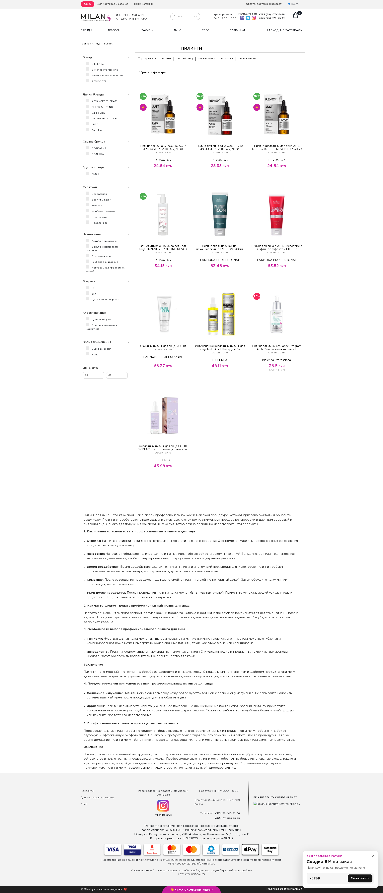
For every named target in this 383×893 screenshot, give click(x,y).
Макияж (147, 30)
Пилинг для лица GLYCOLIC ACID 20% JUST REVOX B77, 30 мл (163, 147)
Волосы (114, 30)
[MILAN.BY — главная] (96, 15)
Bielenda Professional (276, 360)
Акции (87, 4)
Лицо (178, 30)
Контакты (87, 791)
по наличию (206, 58)
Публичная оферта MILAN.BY (284, 889)
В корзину (163, 181)
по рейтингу (185, 58)
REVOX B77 (163, 160)
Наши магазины (143, 4)
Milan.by (88, 889)
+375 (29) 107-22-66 (272, 15)
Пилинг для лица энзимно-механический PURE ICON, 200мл (220, 248)
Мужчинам (238, 30)
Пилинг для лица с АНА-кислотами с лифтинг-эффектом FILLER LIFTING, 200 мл (276, 248)
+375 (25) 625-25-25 (272, 18)
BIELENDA (219, 360)
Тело (205, 30)
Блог (84, 804)
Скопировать (360, 878)
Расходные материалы (284, 30)
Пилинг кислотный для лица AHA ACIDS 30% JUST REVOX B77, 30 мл (277, 147)
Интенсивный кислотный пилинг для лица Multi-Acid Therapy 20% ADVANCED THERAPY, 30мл (220, 348)
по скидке (227, 58)
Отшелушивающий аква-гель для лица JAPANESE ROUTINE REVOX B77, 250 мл (163, 248)
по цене (166, 58)
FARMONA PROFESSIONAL (220, 260)
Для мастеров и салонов (112, 4)
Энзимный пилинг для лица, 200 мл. (163, 346)
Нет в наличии (220, 381)
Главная (86, 44)
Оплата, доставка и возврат (264, 4)
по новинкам (247, 58)
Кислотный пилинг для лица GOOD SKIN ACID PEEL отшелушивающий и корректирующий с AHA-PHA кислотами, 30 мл (163, 448)
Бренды (86, 30)
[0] (295, 16)
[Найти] (195, 16)
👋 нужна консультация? (191, 890)
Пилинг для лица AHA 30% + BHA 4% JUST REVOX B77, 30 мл (219, 147)
